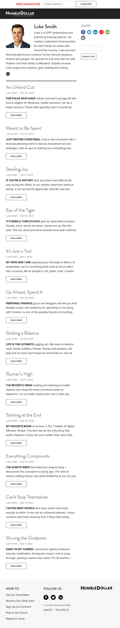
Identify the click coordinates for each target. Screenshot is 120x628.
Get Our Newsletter (17, 595)
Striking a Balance (22, 333)
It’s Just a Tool (19, 251)
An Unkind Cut (20, 87)
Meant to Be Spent (23, 128)
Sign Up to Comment (18, 606)
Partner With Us (62, 609)
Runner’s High (19, 374)
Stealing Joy (17, 169)
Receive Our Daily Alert (20, 601)
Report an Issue (15, 618)
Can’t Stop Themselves (27, 496)
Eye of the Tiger (20, 210)
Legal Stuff (47, 609)
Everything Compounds (28, 456)
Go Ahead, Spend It (24, 292)
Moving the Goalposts (26, 537)
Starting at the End (23, 415)
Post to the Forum (17, 612)
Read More (16, 115)
